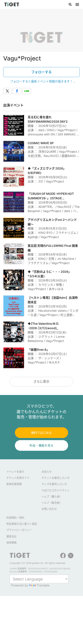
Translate (43, 585)
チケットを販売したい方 (56, 478)
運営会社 (11, 536)
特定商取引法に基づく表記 (21, 524)
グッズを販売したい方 (54, 484)
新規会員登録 (14, 484)
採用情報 (11, 542)
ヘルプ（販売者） (52, 502)
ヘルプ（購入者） (52, 496)
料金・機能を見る (41, 445)
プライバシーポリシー (19, 530)
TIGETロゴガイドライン (55, 490)
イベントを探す (15, 471)
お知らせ (47, 471)
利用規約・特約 (15, 517)
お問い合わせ (49, 509)
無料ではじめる (41, 432)
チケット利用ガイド (17, 478)
